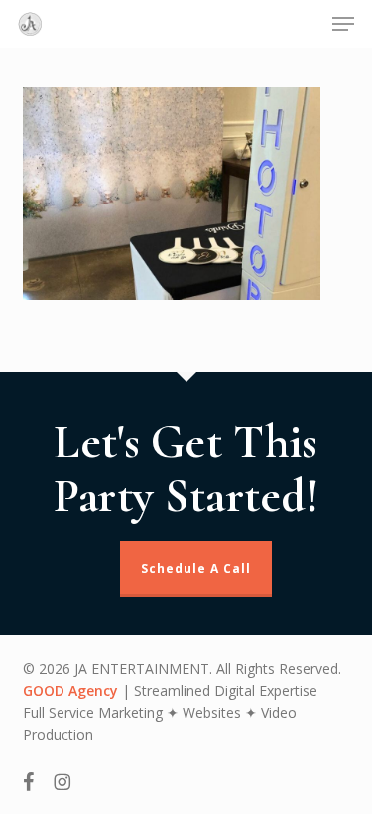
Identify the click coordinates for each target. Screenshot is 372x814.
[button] (343, 24)
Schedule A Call (196, 568)
